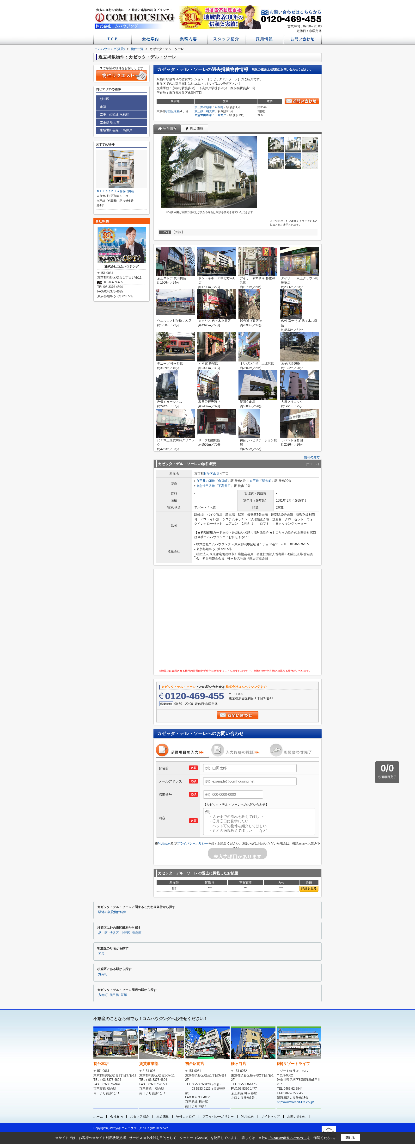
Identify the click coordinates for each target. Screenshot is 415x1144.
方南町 (103, 974)
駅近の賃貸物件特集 (112, 912)
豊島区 (136, 933)
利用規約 (164, 843)
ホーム (98, 1116)
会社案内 (116, 1116)
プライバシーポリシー (192, 843)
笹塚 (124, 995)
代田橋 (114, 995)
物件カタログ (185, 1116)
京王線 (199, 111)
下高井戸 (220, 115)
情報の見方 (312, 457)
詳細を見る (309, 888)
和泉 (101, 953)
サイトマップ (270, 1116)
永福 (177, 111)
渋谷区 (114, 933)
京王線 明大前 (110, 122)
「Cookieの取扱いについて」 (288, 1138)
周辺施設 (162, 1116)
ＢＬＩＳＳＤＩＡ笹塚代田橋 (115, 191)
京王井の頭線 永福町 (114, 114)
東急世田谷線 (203, 115)
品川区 (103, 933)
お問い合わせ (296, 1116)
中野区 (125, 933)
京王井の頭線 (203, 107)
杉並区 (169, 111)
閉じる (350, 1137)
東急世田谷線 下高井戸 (116, 130)
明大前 (210, 111)
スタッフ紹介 (139, 1116)
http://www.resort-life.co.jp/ (295, 1102)
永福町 (219, 107)
